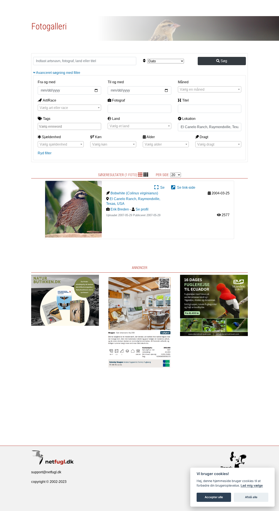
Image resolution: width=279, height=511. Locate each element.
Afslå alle (251, 497)
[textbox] (209, 90)
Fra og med (46, 82)
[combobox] (209, 89)
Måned (183, 82)
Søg (223, 61)
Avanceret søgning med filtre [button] (57, 73)
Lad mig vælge (252, 485)
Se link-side (185, 187)
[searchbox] (70, 126)
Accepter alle (214, 497)
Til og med (116, 82)
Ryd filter (44, 153)
